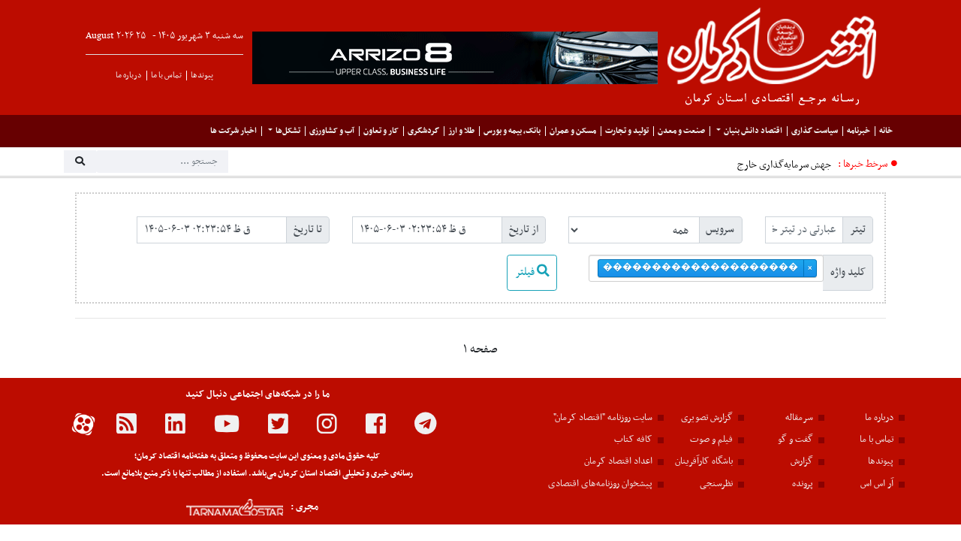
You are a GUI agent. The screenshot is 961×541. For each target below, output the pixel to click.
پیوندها (202, 75)
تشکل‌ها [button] (288, 131)
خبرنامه (858, 131)
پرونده (802, 484)
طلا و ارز (461, 131)
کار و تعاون (381, 131)
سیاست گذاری (814, 131)
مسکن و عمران (573, 131)
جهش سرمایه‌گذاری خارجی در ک (769, 165)
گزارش (802, 461)
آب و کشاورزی (331, 131)
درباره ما (129, 75)
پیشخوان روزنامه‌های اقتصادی (600, 484)
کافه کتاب (633, 439)
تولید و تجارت (627, 131)
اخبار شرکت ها (233, 131)
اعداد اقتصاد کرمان (618, 461)
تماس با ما (166, 75)
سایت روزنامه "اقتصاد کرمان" (602, 418)
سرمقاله (799, 418)
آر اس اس (876, 484)
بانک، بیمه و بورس (512, 131)
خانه (886, 131)
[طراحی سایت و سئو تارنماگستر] (218, 507)
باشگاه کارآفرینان (704, 461)
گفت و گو (795, 439)
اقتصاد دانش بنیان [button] (753, 131)
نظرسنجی (716, 484)
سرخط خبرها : (862, 164)
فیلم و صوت (711, 439)
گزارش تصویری (707, 418)
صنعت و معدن (681, 131)
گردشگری (423, 131)
